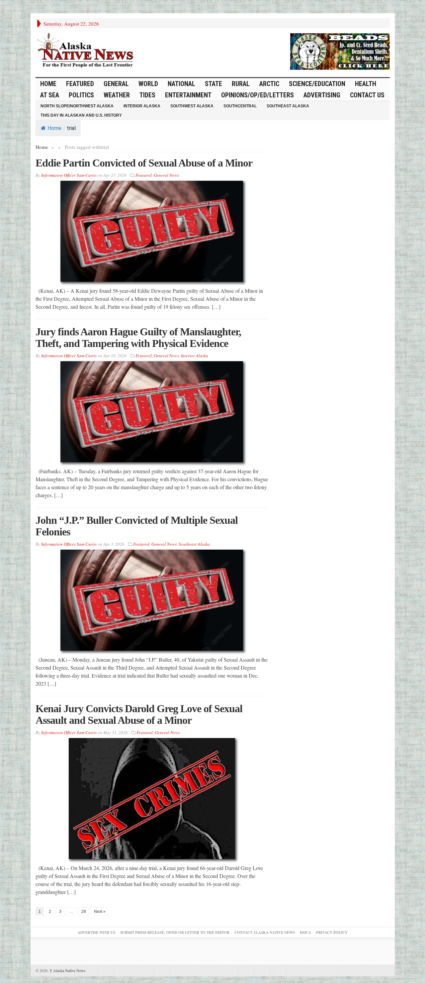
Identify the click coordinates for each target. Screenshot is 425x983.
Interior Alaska (142, 106)
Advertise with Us (96, 932)
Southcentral (240, 106)
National (181, 84)
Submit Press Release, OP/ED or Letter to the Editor (174, 932)
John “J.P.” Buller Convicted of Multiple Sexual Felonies (137, 526)
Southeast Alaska (288, 106)
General (116, 84)
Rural (241, 84)
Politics (81, 95)
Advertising (321, 95)
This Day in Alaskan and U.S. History (81, 115)
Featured (80, 84)
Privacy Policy (332, 932)
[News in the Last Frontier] (87, 51)
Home (54, 128)
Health (365, 84)
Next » (100, 911)
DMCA (305, 932)
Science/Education (317, 84)
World (148, 84)
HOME (48, 84)
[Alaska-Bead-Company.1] (340, 50)
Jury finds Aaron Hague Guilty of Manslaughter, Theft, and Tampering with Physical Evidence (138, 337)
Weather (117, 95)
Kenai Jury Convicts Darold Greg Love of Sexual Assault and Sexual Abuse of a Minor (139, 714)
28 (83, 911)
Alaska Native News (67, 970)
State (213, 84)
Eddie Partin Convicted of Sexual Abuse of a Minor (144, 163)
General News (166, 175)
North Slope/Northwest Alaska (77, 106)
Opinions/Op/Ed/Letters (257, 95)
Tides (147, 95)
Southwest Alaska (191, 106)
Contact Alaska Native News (264, 932)
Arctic (269, 84)
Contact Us (367, 95)
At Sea (49, 95)
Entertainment (188, 95)
